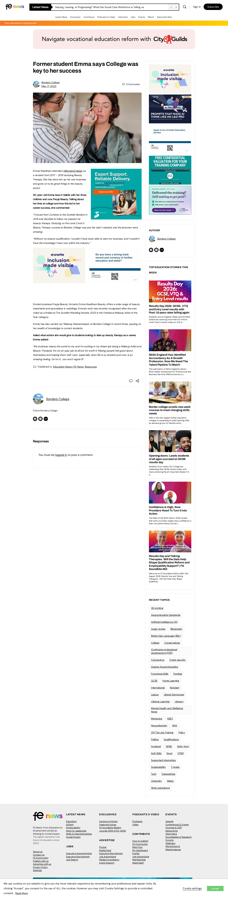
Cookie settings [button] (192, 888)
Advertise (123, 17)
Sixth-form (183, 746)
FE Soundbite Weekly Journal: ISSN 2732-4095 (112, 829)
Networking (171, 830)
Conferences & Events (177, 824)
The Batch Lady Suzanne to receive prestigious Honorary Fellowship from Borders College (106, 7)
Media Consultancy (109, 859)
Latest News (61, 17)
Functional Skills (159, 673)
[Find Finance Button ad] (170, 199)
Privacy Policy (40, 867)
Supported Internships (163, 760)
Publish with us (41, 861)
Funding (177, 673)
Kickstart (174, 687)
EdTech (70, 824)
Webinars (170, 843)
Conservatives (172, 642)
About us (38, 851)
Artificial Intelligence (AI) (164, 622)
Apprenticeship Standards (165, 615)
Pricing (102, 847)
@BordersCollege (72, 170)
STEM (180, 753)
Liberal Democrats (174, 694)
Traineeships (168, 774)
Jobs (133, 17)
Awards (169, 821)
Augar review (158, 628)
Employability (73, 827)
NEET (170, 718)
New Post (137, 847)
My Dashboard (140, 850)
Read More (21, 893)
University (156, 780)
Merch (151, 17)
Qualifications (171, 739)
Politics (155, 739)
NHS (174, 725)
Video (135, 824)
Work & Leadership (76, 830)
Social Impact (73, 837)
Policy (181, 732)
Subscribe (213, 6)
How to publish (140, 840)
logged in (61, 455)
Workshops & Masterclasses (173, 848)
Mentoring (156, 718)
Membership (139, 859)
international (158, 687)
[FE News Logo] (14, 6)
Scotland (156, 746)
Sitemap (37, 870)
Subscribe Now (164, 17)
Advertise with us (42, 864)
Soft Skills (156, 753)
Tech (153, 774)
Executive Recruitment (78, 856)
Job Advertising (107, 856)
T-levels (175, 767)
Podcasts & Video (106, 17)
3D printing (157, 608)
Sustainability (158, 767)
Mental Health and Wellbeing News (167, 710)
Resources (91, 366)
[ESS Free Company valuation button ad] (170, 169)
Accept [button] (215, 888)
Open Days (171, 833)
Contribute (88, 17)
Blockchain (176, 628)
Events (141, 17)
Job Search (72, 859)
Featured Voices (107, 824)
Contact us (39, 854)
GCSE (154, 680)
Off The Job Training (162, 732)
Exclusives (75, 17)
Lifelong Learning (160, 701)
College (155, 642)
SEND (169, 746)
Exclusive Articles (108, 821)
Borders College (51, 82)
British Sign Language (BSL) (166, 635)
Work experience (160, 787)
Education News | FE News (68, 366)
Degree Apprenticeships (164, 666)
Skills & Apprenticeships (79, 833)
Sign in (197, 6)
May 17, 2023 (49, 86)
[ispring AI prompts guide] (170, 108)
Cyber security (177, 659)
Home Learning (170, 680)
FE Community (40, 857)
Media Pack (105, 850)
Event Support (106, 862)
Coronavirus (157, 659)
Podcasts (137, 821)
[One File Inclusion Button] (59, 281)
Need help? (138, 862)
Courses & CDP (173, 827)
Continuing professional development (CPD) (164, 651)
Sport (169, 753)
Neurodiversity (159, 725)
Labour (155, 694)
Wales (170, 780)
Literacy (179, 701)
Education (71, 821)
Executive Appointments (79, 853)
